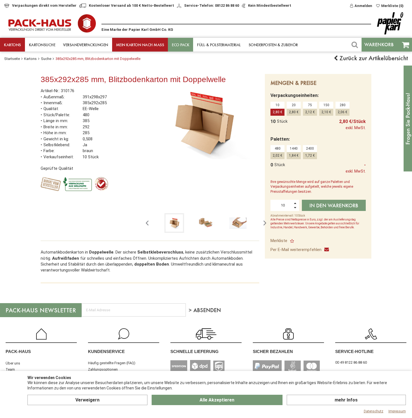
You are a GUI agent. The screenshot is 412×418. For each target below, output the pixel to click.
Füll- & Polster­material (219, 44)
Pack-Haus (18, 351)
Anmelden (363, 6)
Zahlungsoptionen (103, 369)
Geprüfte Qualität (57, 168)
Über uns (13, 363)
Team (10, 369)
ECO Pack (180, 44)
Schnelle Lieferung (194, 351)
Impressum (397, 411)
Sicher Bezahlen (273, 351)
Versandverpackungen (85, 44)
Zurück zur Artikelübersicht (373, 58)
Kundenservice (106, 351)
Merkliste (278, 240)
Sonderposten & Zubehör (273, 44)
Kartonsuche (42, 44)
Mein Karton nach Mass (140, 44)
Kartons (12, 44)
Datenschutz (373, 411)
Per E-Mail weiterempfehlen (295, 249)
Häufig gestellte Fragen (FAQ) (111, 363)
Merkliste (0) (392, 6)
